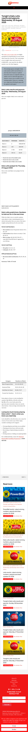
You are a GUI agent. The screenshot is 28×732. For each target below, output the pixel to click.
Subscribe (7, 704)
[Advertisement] (14, 115)
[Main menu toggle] (14, 7)
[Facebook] (9, 689)
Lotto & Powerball (8, 516)
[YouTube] (19, 689)
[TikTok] (15, 689)
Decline (14, 729)
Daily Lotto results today (10, 54)
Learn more (22, 722)
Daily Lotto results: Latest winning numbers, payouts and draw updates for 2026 (14, 542)
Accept (14, 725)
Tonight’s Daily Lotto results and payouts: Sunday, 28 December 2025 (13, 603)
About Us (14, 678)
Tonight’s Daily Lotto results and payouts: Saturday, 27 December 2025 (13, 632)
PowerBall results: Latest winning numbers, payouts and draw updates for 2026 (13, 511)
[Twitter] (11, 689)
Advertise (14, 680)
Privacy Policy (14, 682)
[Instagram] (13, 689)
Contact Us (14, 686)
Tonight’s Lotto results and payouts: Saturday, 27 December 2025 (13, 661)
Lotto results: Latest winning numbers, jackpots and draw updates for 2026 (12, 574)
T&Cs (14, 684)
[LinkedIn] (17, 689)
